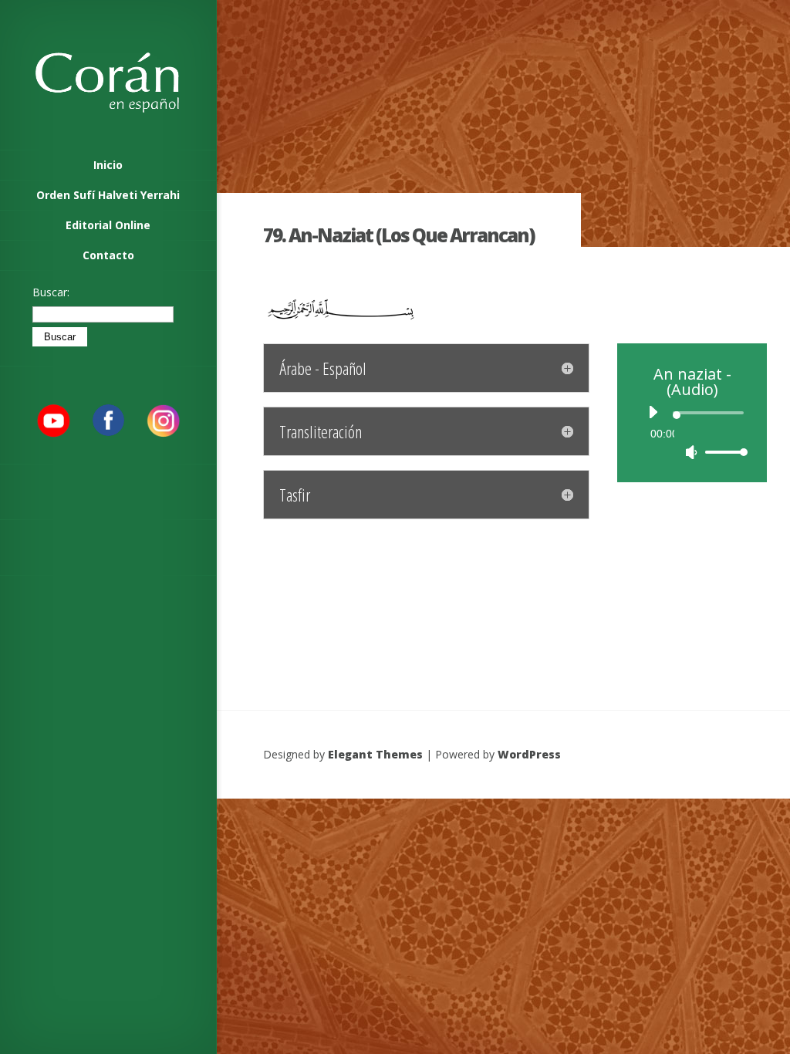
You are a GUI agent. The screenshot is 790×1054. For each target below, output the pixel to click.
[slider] (724, 451)
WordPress (529, 754)
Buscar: (50, 292)
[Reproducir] (652, 412)
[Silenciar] (691, 452)
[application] (692, 432)
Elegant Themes (375, 754)
